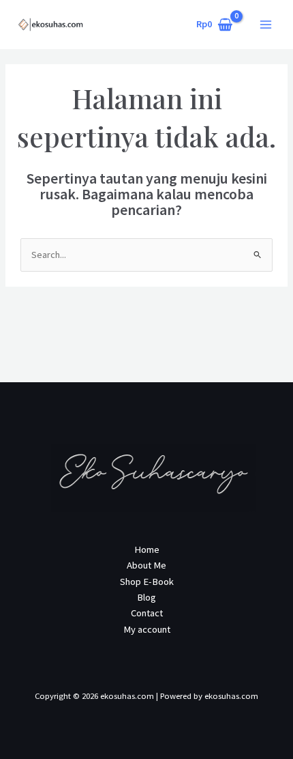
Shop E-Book (147, 581)
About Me (146, 565)
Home (146, 549)
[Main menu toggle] (265, 24)
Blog (146, 597)
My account (146, 629)
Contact (147, 613)
